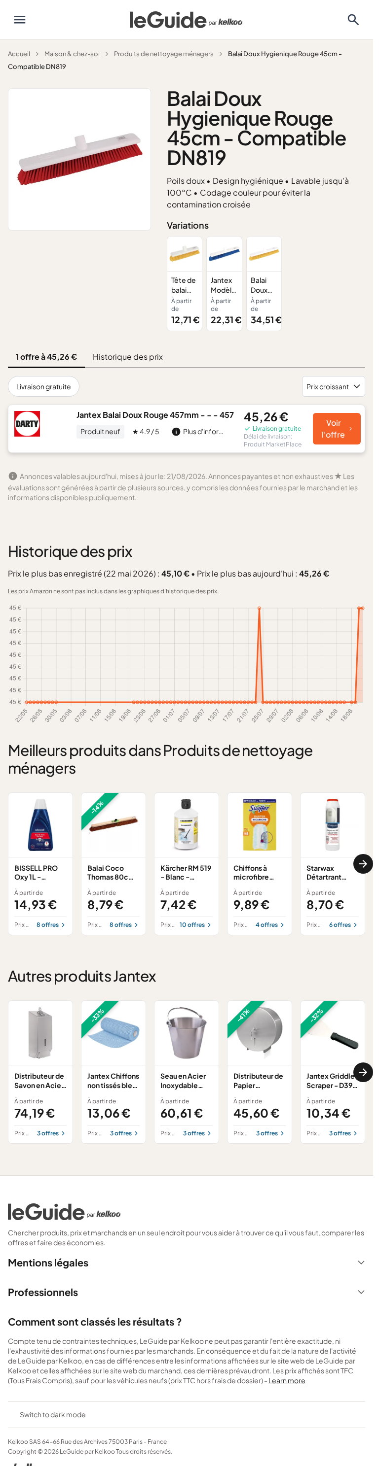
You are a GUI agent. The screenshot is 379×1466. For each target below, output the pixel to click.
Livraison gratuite (43, 386)
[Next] (363, 864)
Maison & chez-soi (72, 54)
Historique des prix (128, 356)
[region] (266, 283)
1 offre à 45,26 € (46, 356)
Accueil (19, 54)
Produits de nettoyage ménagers (164, 54)
